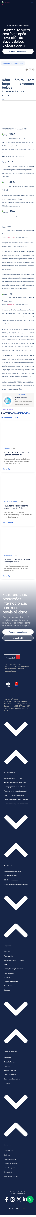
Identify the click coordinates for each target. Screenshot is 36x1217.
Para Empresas (9, 772)
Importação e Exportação (13, 778)
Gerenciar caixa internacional (14, 795)
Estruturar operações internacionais (16, 804)
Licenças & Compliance (11, 1163)
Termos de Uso (8, 1172)
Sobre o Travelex (10, 1052)
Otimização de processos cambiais (16, 800)
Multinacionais (9, 973)
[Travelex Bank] (8, 3)
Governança (8, 1145)
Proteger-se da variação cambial (15, 791)
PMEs (6, 964)
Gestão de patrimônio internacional (16, 884)
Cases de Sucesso (10, 1075)
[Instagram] (12, 1199)
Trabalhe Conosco (10, 1062)
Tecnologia (8, 986)
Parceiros (7, 1066)
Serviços (7, 990)
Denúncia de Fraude (10, 1159)
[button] (16, 746)
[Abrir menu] (32, 3)
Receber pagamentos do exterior (15, 782)
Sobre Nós (7, 1058)
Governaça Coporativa (12, 1079)
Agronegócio (8, 956)
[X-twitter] (18, 1199)
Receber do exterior (10, 876)
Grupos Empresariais (11, 982)
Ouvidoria (7, 1155)
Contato (7, 1083)
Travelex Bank (11, 237)
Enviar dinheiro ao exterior (12, 871)
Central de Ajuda (9, 1151)
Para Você (8, 865)
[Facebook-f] (6, 1199)
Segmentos (8, 946)
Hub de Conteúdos (10, 1070)
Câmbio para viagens (11, 880)
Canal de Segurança (10, 1168)
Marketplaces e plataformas (13, 969)
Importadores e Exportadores (14, 960)
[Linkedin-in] (25, 1199)
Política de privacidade (11, 1176)
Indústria (7, 952)
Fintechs (7, 977)
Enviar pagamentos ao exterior (14, 787)
